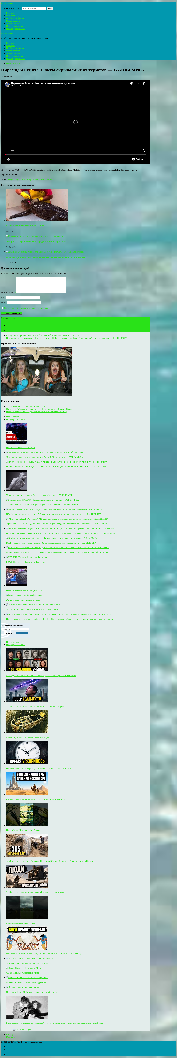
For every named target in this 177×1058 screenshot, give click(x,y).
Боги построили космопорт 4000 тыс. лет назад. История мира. (36, 799)
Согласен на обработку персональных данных (26, 308)
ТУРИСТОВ (43, 179)
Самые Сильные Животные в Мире (22, 973)
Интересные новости (16, 26)
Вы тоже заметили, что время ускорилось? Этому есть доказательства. (39, 768)
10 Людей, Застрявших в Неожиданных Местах (28, 963)
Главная (10, 13)
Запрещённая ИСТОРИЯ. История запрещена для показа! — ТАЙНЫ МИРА (42, 504)
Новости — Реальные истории (20, 447)
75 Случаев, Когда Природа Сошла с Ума (25, 406)
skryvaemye (13, 179)
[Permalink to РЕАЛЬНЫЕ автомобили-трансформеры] (26, 557)
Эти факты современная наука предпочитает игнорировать (36, 241)
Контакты (10, 1037)
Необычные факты (15, 18)
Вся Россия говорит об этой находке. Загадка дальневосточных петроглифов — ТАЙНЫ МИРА (51, 543)
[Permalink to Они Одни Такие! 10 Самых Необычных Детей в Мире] (24, 987)
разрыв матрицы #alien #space (20, 923)
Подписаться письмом (16, 636)
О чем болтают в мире (12, 625)
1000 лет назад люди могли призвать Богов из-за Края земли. (35, 892)
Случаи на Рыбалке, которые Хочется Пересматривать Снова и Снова (39, 409)
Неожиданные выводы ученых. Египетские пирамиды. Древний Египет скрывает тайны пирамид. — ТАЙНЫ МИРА (61, 533)
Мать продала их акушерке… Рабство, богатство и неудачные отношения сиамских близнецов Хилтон (54, 1023)
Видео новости (13, 21)
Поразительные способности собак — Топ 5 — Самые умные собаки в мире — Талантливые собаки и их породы (59, 619)
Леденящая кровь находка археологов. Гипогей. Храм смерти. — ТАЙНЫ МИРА (44, 457)
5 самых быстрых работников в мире (25, 225)
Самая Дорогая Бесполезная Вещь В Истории (27, 737)
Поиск (50, 8)
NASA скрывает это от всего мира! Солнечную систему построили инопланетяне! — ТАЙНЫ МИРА (53, 514)
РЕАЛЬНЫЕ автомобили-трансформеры (25, 562)
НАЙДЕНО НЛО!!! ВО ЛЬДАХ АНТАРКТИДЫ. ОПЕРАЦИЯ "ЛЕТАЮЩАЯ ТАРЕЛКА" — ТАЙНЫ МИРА (56, 467)
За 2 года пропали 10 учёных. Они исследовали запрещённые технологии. (41, 675)
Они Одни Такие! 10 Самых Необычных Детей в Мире (32, 992)
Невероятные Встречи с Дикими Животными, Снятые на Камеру (36, 411)
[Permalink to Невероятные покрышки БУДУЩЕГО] (16, 585)
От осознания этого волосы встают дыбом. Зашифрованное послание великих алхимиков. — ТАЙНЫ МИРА (57, 552)
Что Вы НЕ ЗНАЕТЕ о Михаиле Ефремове (26, 982)
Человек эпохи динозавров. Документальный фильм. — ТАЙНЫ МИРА (40, 495)
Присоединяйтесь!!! (15, 28)
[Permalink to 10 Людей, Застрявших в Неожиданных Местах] (29, 958)
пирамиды (33, 179)
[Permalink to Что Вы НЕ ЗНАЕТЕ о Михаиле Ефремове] (27, 977)
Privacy (9, 1034)
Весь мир (10, 15)
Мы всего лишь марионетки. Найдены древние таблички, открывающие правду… (44, 953)
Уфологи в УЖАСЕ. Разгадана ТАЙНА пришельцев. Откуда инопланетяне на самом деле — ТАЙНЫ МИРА (57, 523)
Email (3, 302)
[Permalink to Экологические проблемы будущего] (24, 595)
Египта (22, 179)
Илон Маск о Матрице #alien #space (23, 830)
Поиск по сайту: (14, 8)
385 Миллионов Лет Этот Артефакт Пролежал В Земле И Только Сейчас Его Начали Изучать (50, 861)
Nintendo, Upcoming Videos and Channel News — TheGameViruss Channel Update (45, 257)
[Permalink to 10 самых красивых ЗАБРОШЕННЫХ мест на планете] (33, 604)
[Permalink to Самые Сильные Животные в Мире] (23, 968)
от (27, 179)
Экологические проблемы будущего (23, 600)
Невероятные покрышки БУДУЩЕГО (24, 590)
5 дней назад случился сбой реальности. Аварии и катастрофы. (36, 706)
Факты (52, 179)
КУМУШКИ (7, 3)
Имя (3, 297)
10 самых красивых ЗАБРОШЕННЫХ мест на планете (32, 609)
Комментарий (8, 292)
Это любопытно (13, 23)
